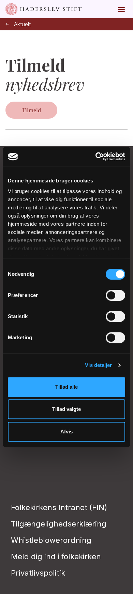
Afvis (66, 431)
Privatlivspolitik (38, 573)
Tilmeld (31, 110)
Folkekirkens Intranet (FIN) (59, 507)
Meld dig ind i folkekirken (56, 556)
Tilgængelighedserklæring (58, 524)
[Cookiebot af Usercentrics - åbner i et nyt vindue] (95, 156)
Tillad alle (66, 387)
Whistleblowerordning (51, 540)
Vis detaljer (98, 365)
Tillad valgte (66, 409)
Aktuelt (22, 24)
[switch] (115, 295)
